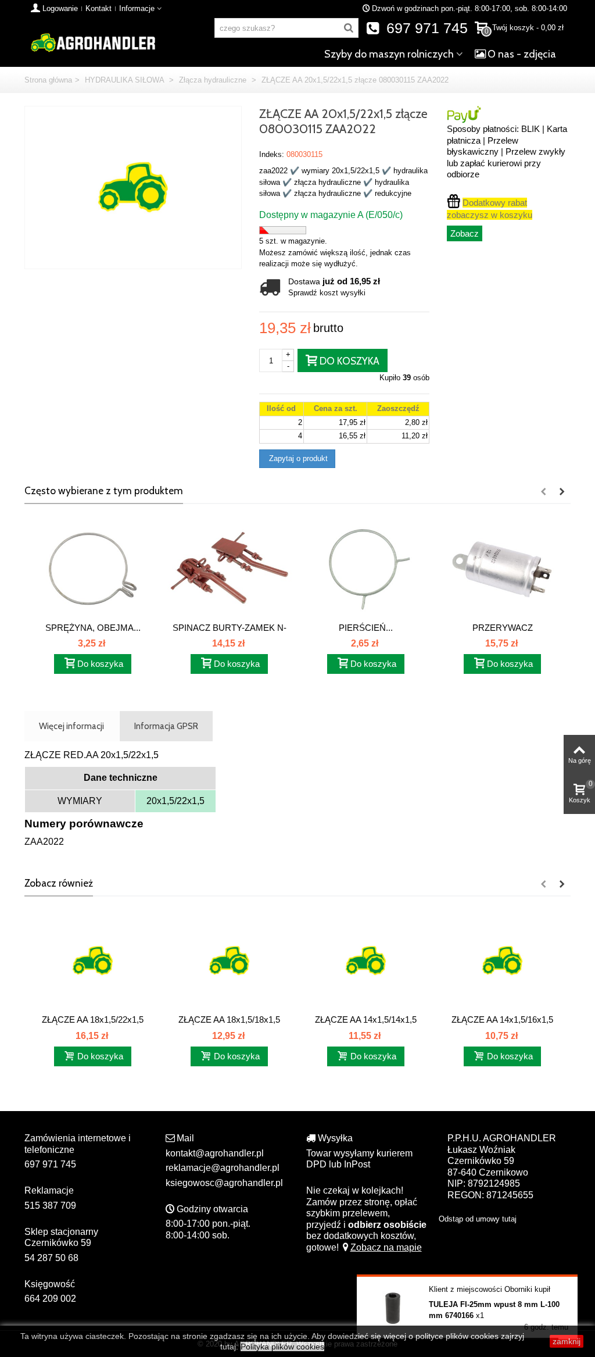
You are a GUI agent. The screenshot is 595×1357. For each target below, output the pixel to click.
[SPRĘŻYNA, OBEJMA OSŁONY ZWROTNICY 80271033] (92, 568)
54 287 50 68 (51, 1258)
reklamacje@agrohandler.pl (222, 1168)
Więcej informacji (71, 725)
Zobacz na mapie (386, 1247)
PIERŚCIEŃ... (366, 628)
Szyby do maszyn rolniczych (389, 54)
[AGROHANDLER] (92, 41)
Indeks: (271, 154)
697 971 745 (425, 28)
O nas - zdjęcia (522, 54)
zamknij (566, 1341)
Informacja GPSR (166, 725)
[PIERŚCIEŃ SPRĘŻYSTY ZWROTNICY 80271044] (365, 568)
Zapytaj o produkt (297, 458)
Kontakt (98, 8)
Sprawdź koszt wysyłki (326, 292)
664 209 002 (50, 1299)
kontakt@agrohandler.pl (215, 1153)
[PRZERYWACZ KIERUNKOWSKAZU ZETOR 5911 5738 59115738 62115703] (502, 568)
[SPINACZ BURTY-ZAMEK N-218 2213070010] (229, 568)
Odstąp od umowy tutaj (478, 1219)
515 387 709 (50, 1205)
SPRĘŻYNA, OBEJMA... (93, 628)
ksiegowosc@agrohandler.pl (224, 1183)
